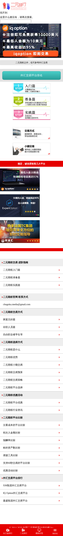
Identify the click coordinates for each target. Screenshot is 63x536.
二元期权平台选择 (13, 387)
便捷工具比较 (10, 455)
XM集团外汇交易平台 (15, 485)
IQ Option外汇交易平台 (15, 493)
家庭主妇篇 (9, 319)
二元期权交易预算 (13, 372)
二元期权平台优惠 (13, 402)
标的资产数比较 (11, 447)
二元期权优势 (10, 357)
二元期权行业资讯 (13, 410)
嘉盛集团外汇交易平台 (15, 500)
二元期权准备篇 (11, 277)
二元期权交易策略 (13, 380)
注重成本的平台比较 (14, 425)
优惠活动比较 (10, 470)
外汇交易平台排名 (31, 75)
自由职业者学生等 (13, 334)
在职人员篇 (9, 327)
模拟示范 (39, 533)
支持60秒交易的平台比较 (16, 463)
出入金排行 (7, 533)
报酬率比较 (9, 440)
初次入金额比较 (11, 432)
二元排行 (23, 533)
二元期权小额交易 (13, 364)
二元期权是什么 (11, 349)
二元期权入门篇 (11, 270)
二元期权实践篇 (11, 285)
